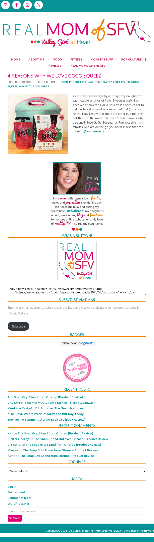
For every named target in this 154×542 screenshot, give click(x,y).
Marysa (13, 450)
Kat (10, 433)
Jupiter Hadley (18, 439)
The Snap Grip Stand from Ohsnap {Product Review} (45, 397)
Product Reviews (81, 82)
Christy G (14, 444)
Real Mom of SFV (77, 19)
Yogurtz (25, 86)
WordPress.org (18, 503)
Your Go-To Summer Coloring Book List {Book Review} (46, 419)
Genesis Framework (141, 530)
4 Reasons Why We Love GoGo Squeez (54, 76)
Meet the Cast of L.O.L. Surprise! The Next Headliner (45, 408)
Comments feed (19, 498)
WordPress (137, 535)
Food (64, 82)
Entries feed (16, 492)
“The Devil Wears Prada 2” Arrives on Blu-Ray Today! (46, 414)
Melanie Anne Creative (97, 530)
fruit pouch (121, 82)
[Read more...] (94, 131)
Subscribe (18, 326)
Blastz (107, 82)
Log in (12, 486)
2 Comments (41, 86)
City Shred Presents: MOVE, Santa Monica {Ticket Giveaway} (51, 402)
